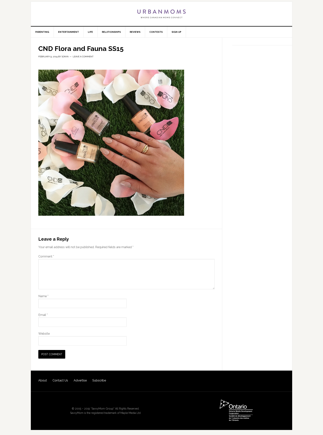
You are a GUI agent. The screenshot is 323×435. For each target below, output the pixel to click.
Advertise (80, 380)
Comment (46, 256)
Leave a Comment (83, 56)
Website (44, 333)
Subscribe (99, 380)
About (42, 380)
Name (43, 296)
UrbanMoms (161, 13)
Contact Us (60, 380)
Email (43, 315)
